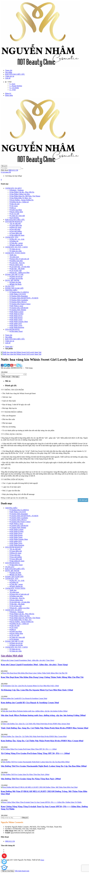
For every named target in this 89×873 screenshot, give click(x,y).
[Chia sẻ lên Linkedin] (8, 365)
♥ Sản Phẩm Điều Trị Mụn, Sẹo (20, 620)
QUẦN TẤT (9, 567)
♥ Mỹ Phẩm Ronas (16, 535)
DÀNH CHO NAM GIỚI (14, 576)
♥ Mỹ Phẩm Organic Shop (19, 539)
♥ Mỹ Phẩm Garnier (16, 529)
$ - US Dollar (14, 88)
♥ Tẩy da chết (14, 635)
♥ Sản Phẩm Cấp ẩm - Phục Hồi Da (22, 614)
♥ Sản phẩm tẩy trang (17, 561)
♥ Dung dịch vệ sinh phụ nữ (19, 594)
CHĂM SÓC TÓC (11, 578)
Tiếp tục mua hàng (7, 871)
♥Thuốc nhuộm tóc (16, 586)
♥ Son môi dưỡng (16, 557)
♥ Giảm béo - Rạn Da (17, 598)
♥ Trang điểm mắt (16, 559)
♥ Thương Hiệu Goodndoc (19, 518)
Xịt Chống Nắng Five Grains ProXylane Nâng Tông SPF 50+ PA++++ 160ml (35, 753)
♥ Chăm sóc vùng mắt (17, 637)
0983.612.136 (13, 170)
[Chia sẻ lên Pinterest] (11, 365)
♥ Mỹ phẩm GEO (16, 541)
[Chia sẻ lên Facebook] (2, 365)
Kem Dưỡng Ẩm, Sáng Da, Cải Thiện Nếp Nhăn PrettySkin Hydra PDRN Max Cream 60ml (42, 741)
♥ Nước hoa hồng (16, 631)
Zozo (42, 860)
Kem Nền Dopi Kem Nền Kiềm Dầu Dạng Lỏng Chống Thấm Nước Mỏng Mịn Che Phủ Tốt (42, 677)
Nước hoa (13, 590)
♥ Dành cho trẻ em (16, 643)
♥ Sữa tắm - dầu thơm (17, 604)
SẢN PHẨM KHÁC (12, 563)
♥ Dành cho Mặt (15, 573)
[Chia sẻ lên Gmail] (14, 365)
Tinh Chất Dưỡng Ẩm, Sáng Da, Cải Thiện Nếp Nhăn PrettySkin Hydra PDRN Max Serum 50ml (44, 728)
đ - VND (13, 90)
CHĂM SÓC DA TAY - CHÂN (16, 647)
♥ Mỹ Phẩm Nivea (16, 533)
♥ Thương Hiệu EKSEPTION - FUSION (24, 516)
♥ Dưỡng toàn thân (16, 596)
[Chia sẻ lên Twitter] (5, 365)
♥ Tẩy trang (14, 627)
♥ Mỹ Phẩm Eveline (16, 531)
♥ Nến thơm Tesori (16, 565)
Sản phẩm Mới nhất (12, 655)
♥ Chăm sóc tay (15, 649)
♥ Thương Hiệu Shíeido (18, 527)
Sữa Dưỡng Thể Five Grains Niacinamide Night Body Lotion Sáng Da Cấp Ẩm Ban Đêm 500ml (44, 766)
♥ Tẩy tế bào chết (16, 606)
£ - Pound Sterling (16, 86)
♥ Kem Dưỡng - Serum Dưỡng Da (21, 622)
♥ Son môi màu (15, 555)
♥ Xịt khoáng (14, 639)
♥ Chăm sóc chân (16, 651)
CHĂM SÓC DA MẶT (13, 610)
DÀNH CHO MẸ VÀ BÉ (14, 641)
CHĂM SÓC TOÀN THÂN (15, 588)
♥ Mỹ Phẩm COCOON (18, 512)
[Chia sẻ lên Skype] (18, 365)
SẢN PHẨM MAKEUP (13, 547)
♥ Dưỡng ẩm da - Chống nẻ (19, 624)
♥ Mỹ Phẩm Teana (16, 537)
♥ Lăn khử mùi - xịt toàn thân (20, 602)
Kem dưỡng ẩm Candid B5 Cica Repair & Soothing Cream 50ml (30, 702)
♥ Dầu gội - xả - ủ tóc (17, 580)
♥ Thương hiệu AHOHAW (19, 525)
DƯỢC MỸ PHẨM (12, 571)
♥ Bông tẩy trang (15, 553)
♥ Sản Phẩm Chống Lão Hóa (20, 616)
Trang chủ (8, 70)
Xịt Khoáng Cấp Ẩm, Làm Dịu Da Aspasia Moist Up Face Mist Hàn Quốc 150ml (37, 690)
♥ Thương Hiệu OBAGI (18, 520)
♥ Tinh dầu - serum (16, 584)
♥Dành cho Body (16, 575)
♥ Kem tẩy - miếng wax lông (19, 608)
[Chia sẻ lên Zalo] (21, 365)
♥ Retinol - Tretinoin (17, 612)
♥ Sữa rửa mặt (14, 625)
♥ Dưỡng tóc (14, 582)
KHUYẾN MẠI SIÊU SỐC (15, 74)
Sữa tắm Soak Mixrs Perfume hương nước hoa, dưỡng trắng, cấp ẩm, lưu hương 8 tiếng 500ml (43, 715)
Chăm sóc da (9, 76)
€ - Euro (12, 84)
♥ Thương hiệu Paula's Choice (20, 522)
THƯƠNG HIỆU (11, 508)
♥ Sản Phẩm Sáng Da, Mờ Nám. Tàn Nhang (25, 618)
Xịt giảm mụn (14, 592)
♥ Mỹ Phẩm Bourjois (17, 545)
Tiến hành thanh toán (22, 871)
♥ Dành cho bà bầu (16, 645)
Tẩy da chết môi (15, 549)
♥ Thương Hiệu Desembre (19, 514)
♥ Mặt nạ (13, 629)
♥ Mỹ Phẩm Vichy (16, 543)
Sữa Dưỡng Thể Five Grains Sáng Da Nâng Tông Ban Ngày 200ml (31, 779)
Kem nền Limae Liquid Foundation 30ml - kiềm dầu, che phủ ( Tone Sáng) (34, 664)
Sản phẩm (8, 72)
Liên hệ (7, 78)
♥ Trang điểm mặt (16, 551)
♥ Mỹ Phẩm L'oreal (16, 524)
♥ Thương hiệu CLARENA (19, 510)
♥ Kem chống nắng (16, 600)
